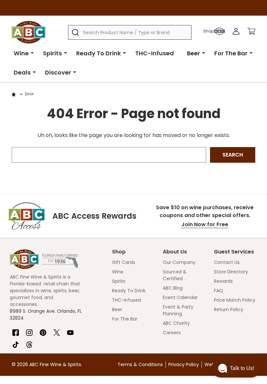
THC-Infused (154, 53)
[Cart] (251, 31)
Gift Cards (123, 262)
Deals (22, 72)
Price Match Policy (234, 300)
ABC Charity (176, 323)
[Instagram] (29, 330)
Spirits (52, 53)
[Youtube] (70, 330)
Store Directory (231, 271)
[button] (236, 368)
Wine (21, 53)
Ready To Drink (98, 53)
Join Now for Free (204, 224)
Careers (172, 332)
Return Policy (228, 309)
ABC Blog (173, 288)
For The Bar (230, 53)
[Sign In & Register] (236, 31)
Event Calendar (180, 297)
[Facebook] (15, 330)
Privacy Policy (183, 364)
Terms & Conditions (140, 364)
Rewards (223, 281)
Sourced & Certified (175, 275)
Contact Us (227, 262)
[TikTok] (15, 342)
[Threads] (29, 342)
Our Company (179, 262)
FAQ (218, 290)
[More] (32, 53)
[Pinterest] (43, 330)
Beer (193, 53)
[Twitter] (57, 330)
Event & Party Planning (178, 310)
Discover (58, 72)
